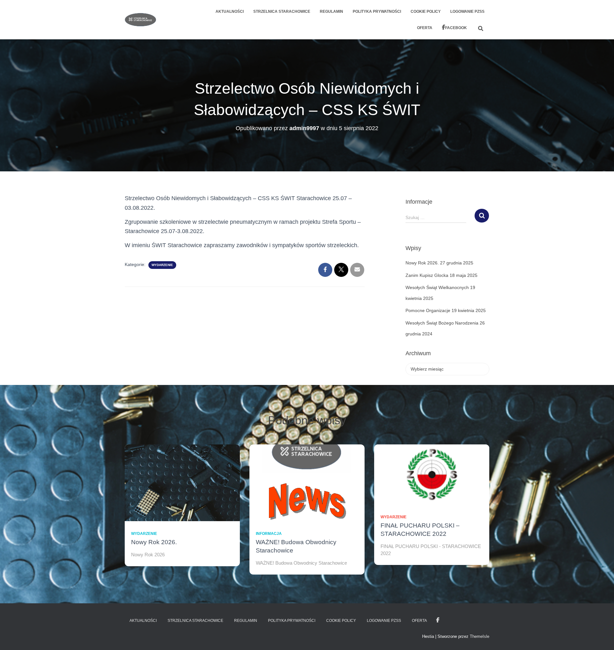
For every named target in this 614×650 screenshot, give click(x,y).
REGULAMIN (331, 11)
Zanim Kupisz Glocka (426, 275)
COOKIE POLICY (426, 11)
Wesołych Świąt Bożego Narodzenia (441, 322)
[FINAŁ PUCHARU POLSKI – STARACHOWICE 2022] (431, 474)
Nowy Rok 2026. (422, 262)
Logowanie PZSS (467, 11)
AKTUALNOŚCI (230, 11)
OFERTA (424, 28)
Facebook (456, 28)
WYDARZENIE (162, 265)
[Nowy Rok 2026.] (182, 482)
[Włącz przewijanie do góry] (601, 637)
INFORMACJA (269, 533)
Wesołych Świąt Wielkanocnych (437, 287)
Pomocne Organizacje (427, 310)
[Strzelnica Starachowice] (140, 20)
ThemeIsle (479, 636)
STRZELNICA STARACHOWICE (281, 11)
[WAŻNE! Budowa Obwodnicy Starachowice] (307, 482)
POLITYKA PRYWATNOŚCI (377, 11)
